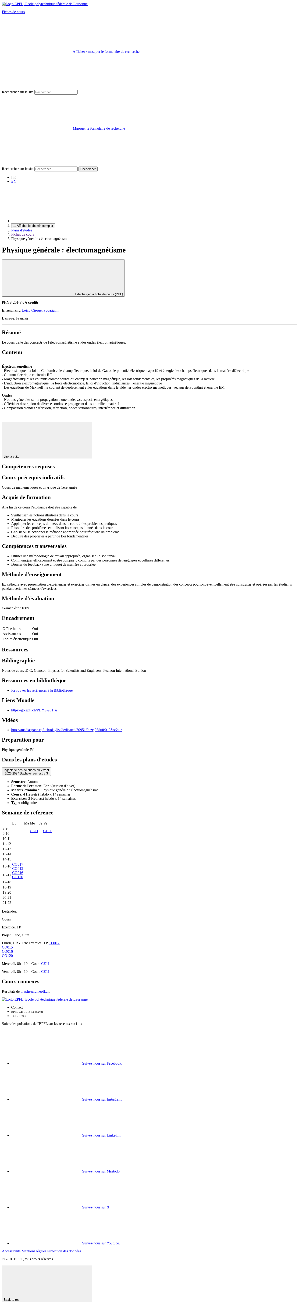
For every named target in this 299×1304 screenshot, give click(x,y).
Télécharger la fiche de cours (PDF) (98, 294)
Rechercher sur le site (17, 92)
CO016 (17, 873)
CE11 (34, 831)
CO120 (17, 877)
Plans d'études (21, 230)
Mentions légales (33, 1251)
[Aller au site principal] (46, 221)
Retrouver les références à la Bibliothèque (42, 690)
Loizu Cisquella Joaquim (40, 310)
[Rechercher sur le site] (37, 164)
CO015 (17, 869)
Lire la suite (12, 456)
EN (13, 181)
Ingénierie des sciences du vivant (26, 771)
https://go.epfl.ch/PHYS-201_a (34, 710)
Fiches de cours (13, 12)
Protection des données (64, 1251)
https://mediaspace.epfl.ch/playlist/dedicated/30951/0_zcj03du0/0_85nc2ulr (66, 730)
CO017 (17, 864)
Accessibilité (11, 1251)
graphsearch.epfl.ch (35, 991)
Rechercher (88, 169)
